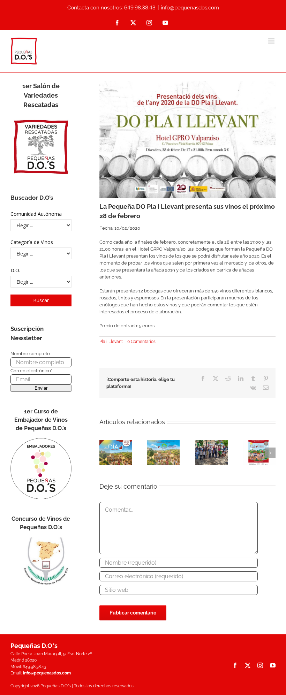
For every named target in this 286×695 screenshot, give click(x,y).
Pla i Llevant (111, 341)
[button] (104, 453)
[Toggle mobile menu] (272, 41)
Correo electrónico (31, 370)
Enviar (41, 388)
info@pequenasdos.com (190, 8)
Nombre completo (30, 353)
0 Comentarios (141, 341)
